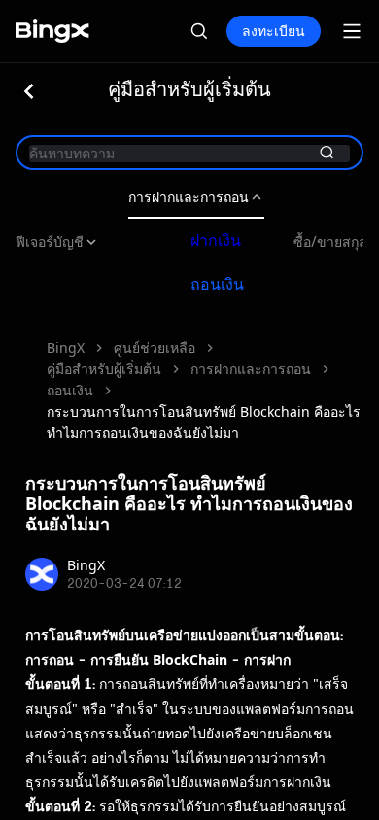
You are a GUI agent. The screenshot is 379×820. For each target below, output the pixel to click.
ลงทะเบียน (273, 30)
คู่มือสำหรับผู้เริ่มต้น (104, 368)
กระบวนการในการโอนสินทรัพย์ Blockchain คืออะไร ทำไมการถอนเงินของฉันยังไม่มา (204, 422)
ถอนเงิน (217, 283)
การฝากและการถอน (188, 197)
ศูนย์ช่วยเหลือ (154, 347)
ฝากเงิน (215, 240)
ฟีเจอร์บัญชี (50, 242)
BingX (66, 347)
